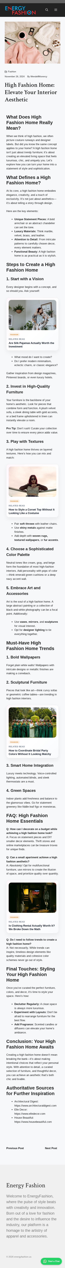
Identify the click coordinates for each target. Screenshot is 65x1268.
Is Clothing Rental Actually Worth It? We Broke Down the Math (32, 927)
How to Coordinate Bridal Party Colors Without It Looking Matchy (30, 752)
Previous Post (15, 1148)
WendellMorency (38, 76)
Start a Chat (53, 1261)
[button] (46, 10)
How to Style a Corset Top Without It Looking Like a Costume (32, 511)
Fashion (12, 71)
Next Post (51, 1148)
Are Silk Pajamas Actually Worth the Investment (31, 345)
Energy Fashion (25, 1185)
